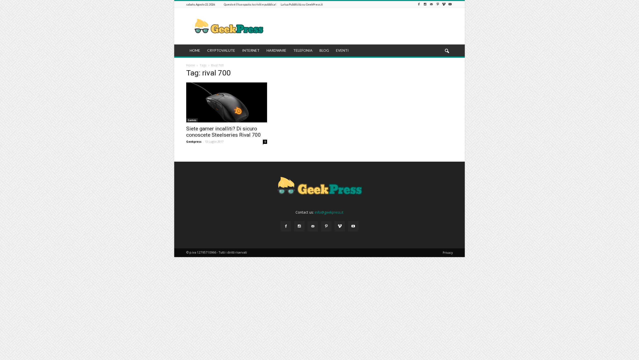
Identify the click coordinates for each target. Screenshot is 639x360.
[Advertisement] (362, 26)
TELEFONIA (303, 50)
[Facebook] (419, 4)
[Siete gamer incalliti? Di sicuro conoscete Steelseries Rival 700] (226, 102)
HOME (195, 50)
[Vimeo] (444, 4)
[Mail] (431, 4)
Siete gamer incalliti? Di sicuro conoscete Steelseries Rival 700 (223, 132)
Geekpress (193, 141)
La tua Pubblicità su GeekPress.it (302, 4)
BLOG (324, 50)
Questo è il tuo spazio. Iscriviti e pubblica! (250, 4)
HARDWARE (276, 50)
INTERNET (251, 50)
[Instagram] (425, 4)
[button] (447, 51)
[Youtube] (450, 4)
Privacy (448, 253)
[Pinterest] (437, 4)
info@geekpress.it (329, 212)
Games (192, 120)
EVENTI (342, 50)
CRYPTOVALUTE (221, 50)
